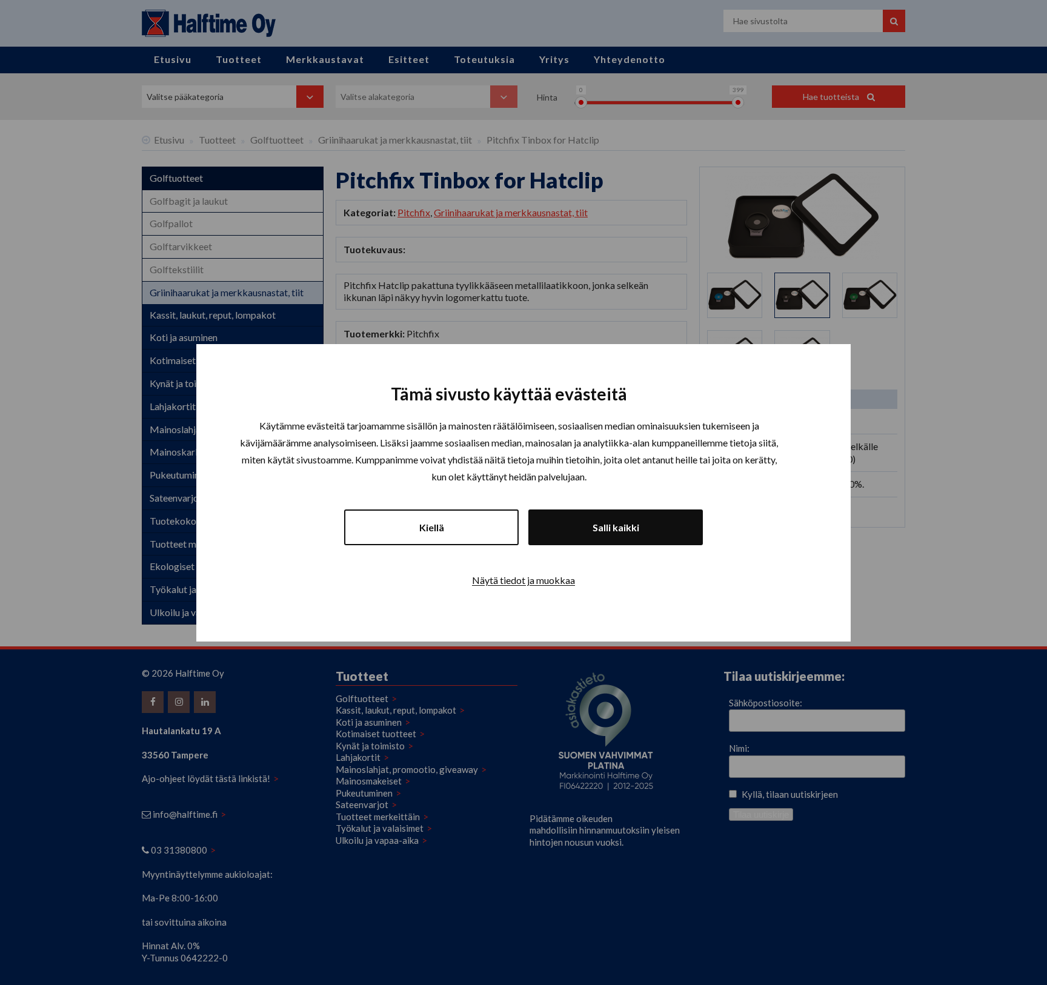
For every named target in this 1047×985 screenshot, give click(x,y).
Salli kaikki (616, 526)
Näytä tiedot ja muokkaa (523, 579)
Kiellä (431, 526)
